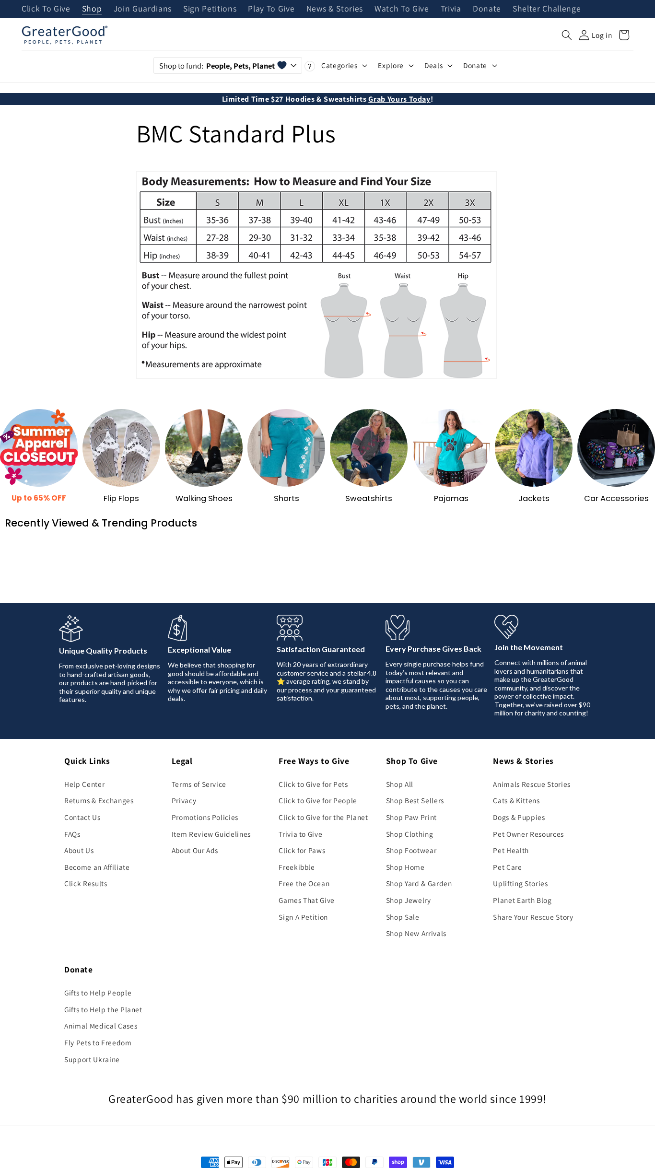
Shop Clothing (409, 834)
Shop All (399, 784)
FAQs (72, 834)
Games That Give (307, 900)
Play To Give (271, 9)
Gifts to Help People (97, 992)
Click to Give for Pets (313, 784)
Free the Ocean (304, 883)
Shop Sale (403, 917)
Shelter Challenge (547, 9)
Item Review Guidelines (211, 834)
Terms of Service (199, 784)
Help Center (84, 784)
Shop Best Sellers (415, 800)
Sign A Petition (303, 917)
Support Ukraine (92, 1059)
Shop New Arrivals (416, 933)
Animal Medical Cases (100, 1025)
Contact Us (82, 817)
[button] (566, 35)
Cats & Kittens (516, 800)
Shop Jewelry (408, 900)
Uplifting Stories (520, 883)
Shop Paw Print (411, 817)
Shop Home (405, 867)
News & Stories (334, 9)
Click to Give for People (318, 800)
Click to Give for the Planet (323, 817)
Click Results (85, 883)
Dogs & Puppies (519, 817)
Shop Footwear (411, 850)
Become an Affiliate (97, 867)
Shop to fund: (217, 65)
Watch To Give (401, 9)
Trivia (451, 9)
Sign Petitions (209, 9)
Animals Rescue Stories (532, 784)
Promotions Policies (205, 817)
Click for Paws (302, 850)
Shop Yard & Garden (419, 883)
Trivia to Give (300, 834)
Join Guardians (143, 9)
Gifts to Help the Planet (103, 1009)
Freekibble (297, 867)
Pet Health (511, 850)
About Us (79, 850)
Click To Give (46, 9)
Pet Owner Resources (528, 834)
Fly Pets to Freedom (98, 1042)
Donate (487, 9)
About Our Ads (195, 850)
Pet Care (507, 867)
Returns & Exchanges (99, 800)
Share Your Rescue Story (533, 917)
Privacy (184, 800)
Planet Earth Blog (522, 900)
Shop (92, 9)
